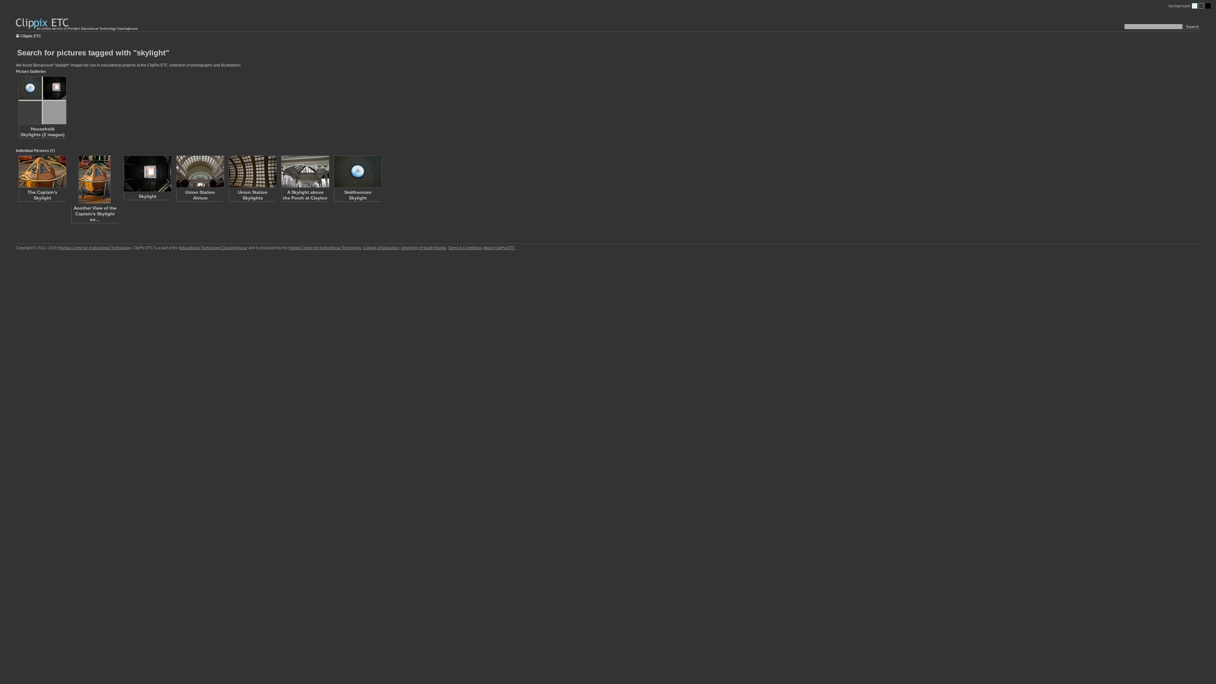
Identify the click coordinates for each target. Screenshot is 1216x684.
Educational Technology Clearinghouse (213, 248)
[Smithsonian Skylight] (357, 171)
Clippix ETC (30, 35)
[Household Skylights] (42, 100)
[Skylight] (147, 173)
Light (1194, 6)
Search (1192, 26)
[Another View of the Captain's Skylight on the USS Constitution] (94, 179)
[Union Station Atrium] (200, 171)
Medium (1201, 6)
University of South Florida (423, 248)
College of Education (381, 248)
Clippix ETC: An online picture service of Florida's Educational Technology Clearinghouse (77, 24)
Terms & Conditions (465, 248)
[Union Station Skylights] (252, 171)
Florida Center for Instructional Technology (94, 248)
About (499, 248)
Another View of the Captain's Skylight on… (95, 214)
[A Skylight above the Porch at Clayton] (305, 171)
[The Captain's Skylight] (42, 171)
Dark (1208, 6)
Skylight (147, 196)
